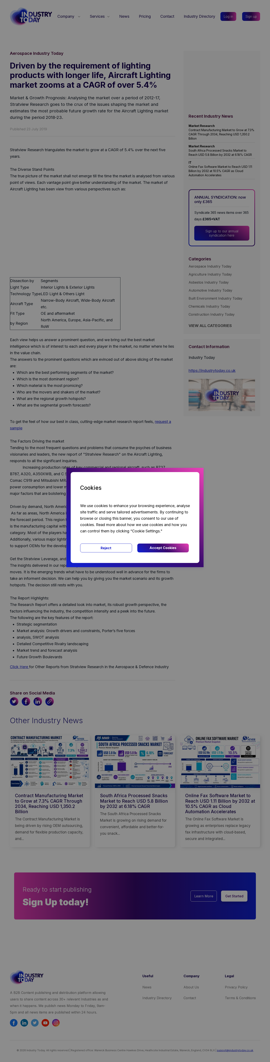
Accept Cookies (163, 548)
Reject (106, 548)
